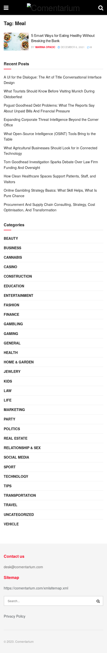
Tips (7, 485)
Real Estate (15, 438)
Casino (10, 266)
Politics (12, 428)
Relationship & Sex (22, 447)
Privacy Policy (14, 616)
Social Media (16, 457)
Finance (11, 314)
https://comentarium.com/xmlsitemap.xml (36, 587)
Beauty (11, 238)
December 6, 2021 (72, 47)
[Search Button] (98, 601)
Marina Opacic (45, 47)
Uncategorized (19, 514)
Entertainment (18, 295)
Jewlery (12, 371)
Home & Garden (19, 361)
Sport (10, 466)
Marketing (14, 409)
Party (9, 418)
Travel (10, 504)
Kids (8, 381)
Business (12, 247)
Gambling (13, 323)
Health (11, 352)
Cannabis (13, 257)
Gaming (11, 333)
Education (14, 285)
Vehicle (11, 523)
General (12, 342)
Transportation (20, 495)
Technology (16, 476)
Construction (18, 276)
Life (7, 400)
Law (7, 390)
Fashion (11, 304)
